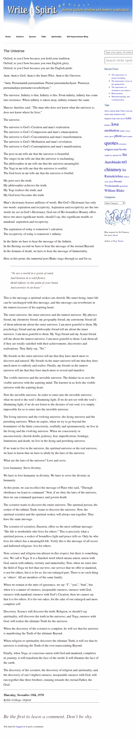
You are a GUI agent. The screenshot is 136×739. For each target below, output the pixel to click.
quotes (111, 142)
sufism (111, 181)
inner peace (120, 118)
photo (118, 135)
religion (108, 149)
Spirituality (56, 37)
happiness (108, 118)
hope (114, 118)
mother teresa (125, 131)
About (115, 235)
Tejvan (120, 241)
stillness (126, 176)
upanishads (124, 186)
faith (123, 114)
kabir (128, 118)
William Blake (114, 190)
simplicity (108, 155)
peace (111, 136)
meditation (111, 130)
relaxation (122, 144)
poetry (125, 136)
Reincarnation (117, 93)
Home (8, 37)
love (115, 124)
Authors (20, 37)
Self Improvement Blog (77, 37)
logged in (20, 726)
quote (130, 136)
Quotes (32, 37)
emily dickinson (115, 114)
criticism (129, 111)
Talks (43, 37)
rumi (116, 149)
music (106, 136)
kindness (107, 125)
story (106, 181)
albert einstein (109, 111)
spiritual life (117, 155)
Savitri (122, 149)
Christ (122, 111)
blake (118, 111)
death (106, 114)
